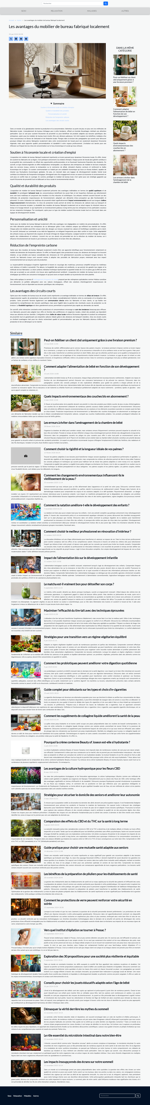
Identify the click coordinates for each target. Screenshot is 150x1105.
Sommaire (58, 103)
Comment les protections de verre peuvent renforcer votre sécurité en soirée (88, 901)
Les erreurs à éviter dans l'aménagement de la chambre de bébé (124, 179)
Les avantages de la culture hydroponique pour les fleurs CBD (82, 768)
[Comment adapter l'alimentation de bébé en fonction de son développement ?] (125, 96)
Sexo (23, 11)
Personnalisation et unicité (57, 114)
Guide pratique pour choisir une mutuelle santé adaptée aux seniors (86, 847)
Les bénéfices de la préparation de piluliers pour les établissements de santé (91, 874)
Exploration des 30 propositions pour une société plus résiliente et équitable (91, 956)
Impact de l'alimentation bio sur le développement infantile (81, 558)
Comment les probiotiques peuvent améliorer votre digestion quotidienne (90, 663)
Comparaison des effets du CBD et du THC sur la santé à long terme (86, 821)
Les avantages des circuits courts (57, 120)
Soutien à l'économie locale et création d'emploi (57, 107)
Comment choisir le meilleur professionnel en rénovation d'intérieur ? (87, 531)
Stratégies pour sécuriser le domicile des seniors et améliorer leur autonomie (92, 795)
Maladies (92, 11)
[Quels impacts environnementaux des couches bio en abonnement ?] (125, 131)
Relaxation (56, 11)
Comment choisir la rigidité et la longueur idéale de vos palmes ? (83, 449)
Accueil (11, 20)
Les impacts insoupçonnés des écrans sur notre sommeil (78, 1061)
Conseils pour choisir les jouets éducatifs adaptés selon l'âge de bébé (86, 982)
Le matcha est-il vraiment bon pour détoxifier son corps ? (79, 584)
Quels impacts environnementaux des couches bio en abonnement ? (123, 146)
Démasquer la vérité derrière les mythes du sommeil (76, 1009)
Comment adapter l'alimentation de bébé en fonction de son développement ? (124, 112)
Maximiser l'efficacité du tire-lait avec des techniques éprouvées (84, 610)
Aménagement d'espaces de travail (45, 279)
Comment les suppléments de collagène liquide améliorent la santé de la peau (92, 716)
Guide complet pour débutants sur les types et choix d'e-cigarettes (85, 689)
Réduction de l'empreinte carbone (57, 117)
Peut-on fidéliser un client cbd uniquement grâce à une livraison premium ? (124, 79)
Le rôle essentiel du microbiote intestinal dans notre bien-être (82, 1035)
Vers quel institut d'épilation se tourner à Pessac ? (75, 930)
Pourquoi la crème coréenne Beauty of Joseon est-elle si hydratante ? (87, 742)
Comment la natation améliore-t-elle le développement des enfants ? (86, 505)
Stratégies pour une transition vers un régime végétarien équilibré (85, 637)
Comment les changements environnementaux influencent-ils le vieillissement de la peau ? (84, 476)
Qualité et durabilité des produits (57, 111)
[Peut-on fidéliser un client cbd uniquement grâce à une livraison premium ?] (125, 65)
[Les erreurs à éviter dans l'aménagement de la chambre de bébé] (125, 165)
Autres (125, 11)
